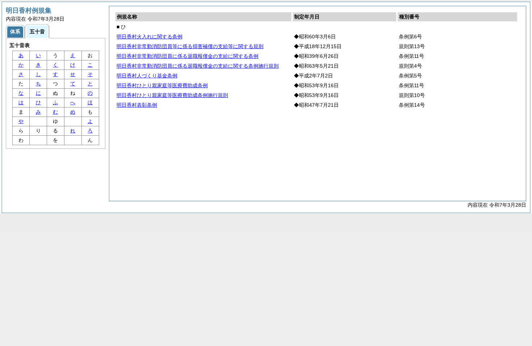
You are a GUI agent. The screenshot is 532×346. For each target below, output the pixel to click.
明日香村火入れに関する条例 (149, 36)
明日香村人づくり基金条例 (147, 76)
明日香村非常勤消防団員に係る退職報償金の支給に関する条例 (187, 56)
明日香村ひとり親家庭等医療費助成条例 (162, 85)
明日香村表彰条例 (137, 105)
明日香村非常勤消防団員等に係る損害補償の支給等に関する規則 (190, 46)
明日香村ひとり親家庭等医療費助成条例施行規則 (172, 95)
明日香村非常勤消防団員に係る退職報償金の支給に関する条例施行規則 (198, 66)
